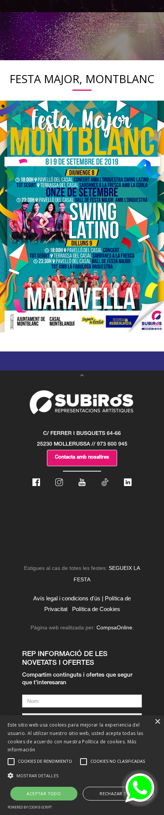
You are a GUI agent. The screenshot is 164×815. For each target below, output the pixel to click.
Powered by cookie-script (30, 807)
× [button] (157, 722)
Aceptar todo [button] (44, 793)
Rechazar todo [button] (118, 793)
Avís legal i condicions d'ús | (68, 598)
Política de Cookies (96, 609)
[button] (82, 775)
